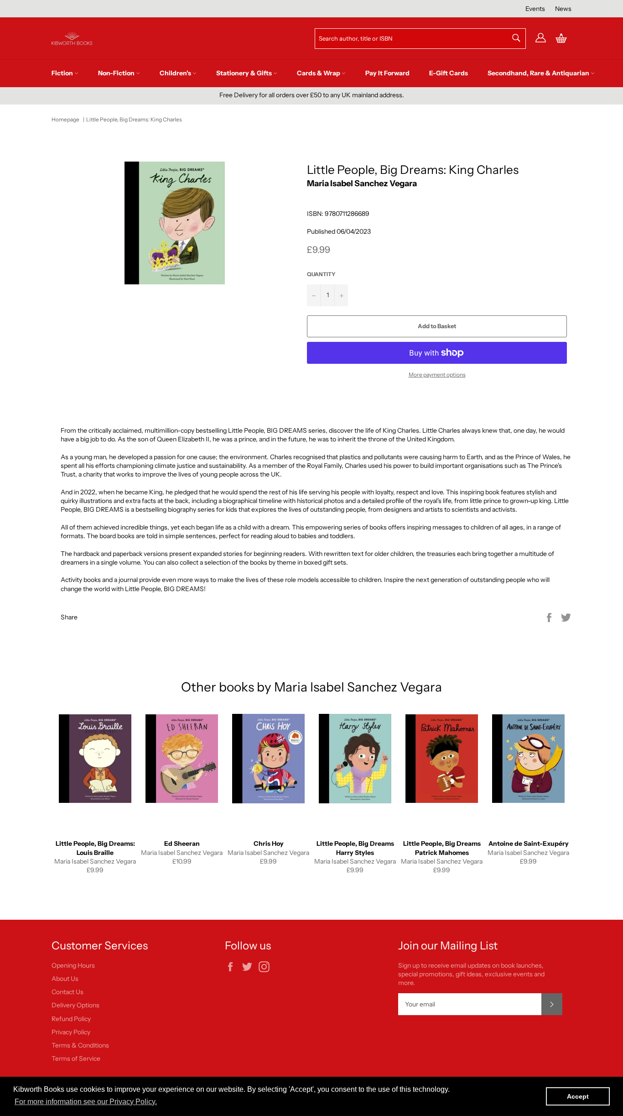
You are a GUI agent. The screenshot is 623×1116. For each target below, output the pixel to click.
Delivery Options (75, 1005)
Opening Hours (73, 965)
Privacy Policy (71, 1032)
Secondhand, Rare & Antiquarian (539, 73)
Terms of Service (76, 1058)
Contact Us (67, 992)
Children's (176, 73)
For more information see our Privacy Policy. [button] (86, 1102)
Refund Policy (71, 1019)
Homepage (65, 119)
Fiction (63, 73)
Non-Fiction (117, 73)
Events (535, 9)
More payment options (437, 374)
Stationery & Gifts (244, 73)
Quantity (321, 274)
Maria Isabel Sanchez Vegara (362, 183)
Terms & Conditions (80, 1045)
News (563, 9)
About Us (65, 979)
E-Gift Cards (448, 73)
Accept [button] (578, 1096)
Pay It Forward (387, 73)
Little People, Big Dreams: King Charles (134, 119)
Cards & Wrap (319, 73)
